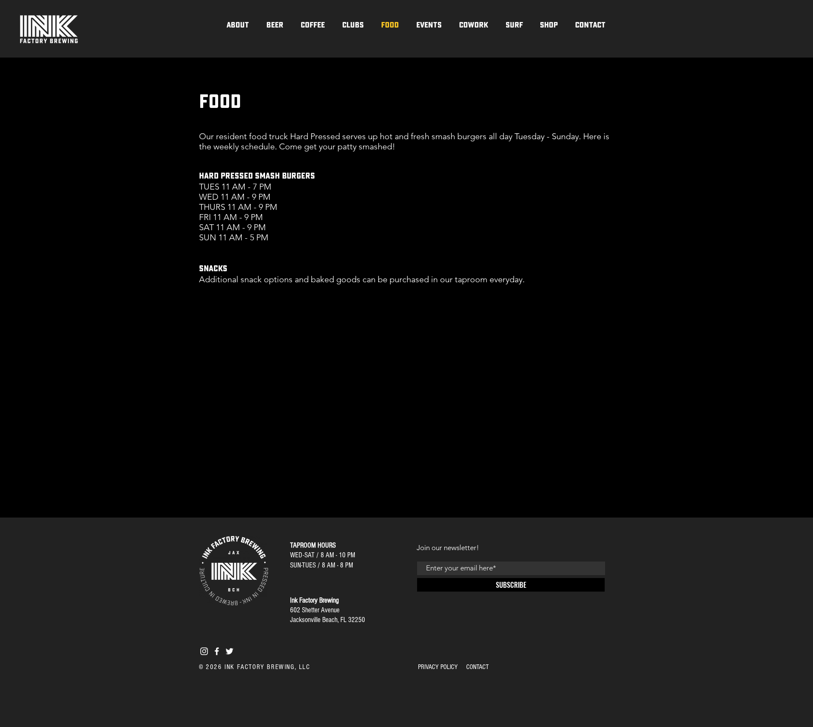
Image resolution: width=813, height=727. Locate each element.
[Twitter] (229, 651)
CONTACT (477, 667)
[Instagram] (204, 651)
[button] (352, 25)
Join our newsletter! (448, 547)
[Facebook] (217, 651)
